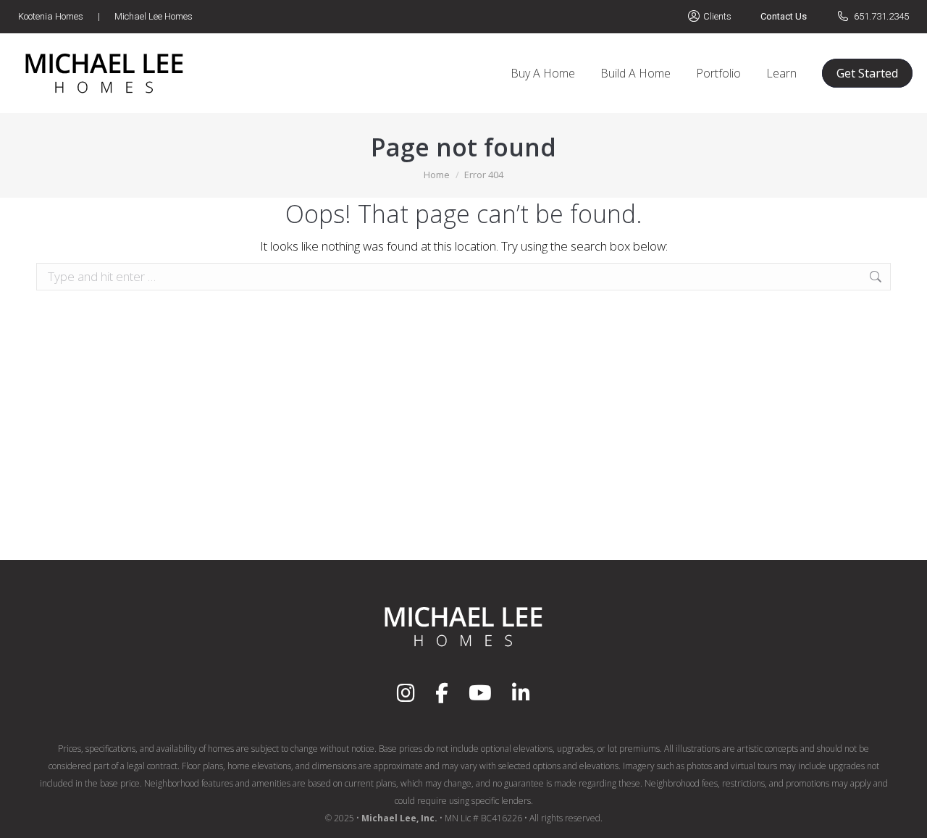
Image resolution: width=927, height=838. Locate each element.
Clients (717, 16)
